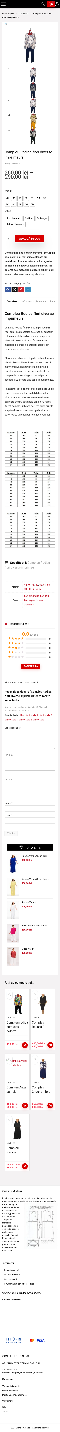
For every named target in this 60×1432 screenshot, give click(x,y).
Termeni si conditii (11, 1386)
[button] (6, 23)
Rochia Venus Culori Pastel (35, 879)
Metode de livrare (12, 1274)
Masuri (8, 190)
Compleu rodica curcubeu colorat (17, 1027)
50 (37, 584)
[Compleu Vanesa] (17, 1129)
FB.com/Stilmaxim (11, 1300)
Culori (8, 210)
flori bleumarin (31, 596)
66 (40, 589)
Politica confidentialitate (14, 1395)
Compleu (24, 13)
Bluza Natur (28, 948)
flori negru (29, 600)
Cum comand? (10, 1279)
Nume (8, 803)
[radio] (7, 198)
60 (29, 589)
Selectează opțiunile (25, 1045)
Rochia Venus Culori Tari (34, 856)
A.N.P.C (5, 1411)
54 (44, 584)
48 (33, 584)
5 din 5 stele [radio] (37, 719)
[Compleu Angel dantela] (17, 1069)
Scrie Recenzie (13, 727)
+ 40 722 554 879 (9, 1369)
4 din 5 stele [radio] (23, 719)
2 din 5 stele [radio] (43, 715)
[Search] (43, 4)
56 (48, 584)
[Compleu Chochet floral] (42, 1069)
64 (37, 589)
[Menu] (3, 4)
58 (25, 589)
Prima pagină (8, 13)
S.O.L (4, 1407)
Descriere (12, 301)
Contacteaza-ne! (11, 1270)
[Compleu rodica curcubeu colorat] (17, 1004)
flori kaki (44, 596)
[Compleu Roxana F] (42, 1004)
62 (33, 589)
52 (40, 584)
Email (8, 815)
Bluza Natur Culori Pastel (34, 925)
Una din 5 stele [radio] (28, 715)
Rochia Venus (29, 902)
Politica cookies (10, 1390)
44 (25, 584)
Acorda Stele (11, 715)
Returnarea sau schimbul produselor (20, 1284)
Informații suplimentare (34, 301)
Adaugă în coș (29, 238)
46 (29, 584)
